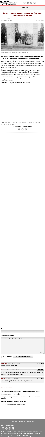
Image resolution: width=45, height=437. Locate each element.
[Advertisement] (22, 232)
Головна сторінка (6, 8)
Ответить (40, 363)
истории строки (7, 124)
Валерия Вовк (39, 20)
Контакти (30, 422)
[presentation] (2, 338)
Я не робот (7, 357)
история (36, 122)
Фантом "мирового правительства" (14, 401)
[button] (2, 338)
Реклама (22, 422)
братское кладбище (24, 122)
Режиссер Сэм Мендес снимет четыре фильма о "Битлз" (21, 391)
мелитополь (10, 122)
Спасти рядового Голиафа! (10, 394)
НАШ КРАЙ (24, 8)
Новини (16, 8)
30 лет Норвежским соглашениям (13, 404)
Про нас (14, 422)
